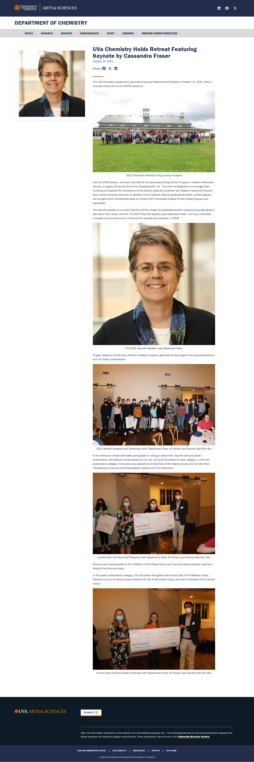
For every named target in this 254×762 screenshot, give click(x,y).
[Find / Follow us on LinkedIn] (219, 9)
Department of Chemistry (51, 22)
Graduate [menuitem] (65, 34)
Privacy (156, 750)
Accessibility (119, 750)
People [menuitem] (28, 34)
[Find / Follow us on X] (235, 9)
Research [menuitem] (46, 34)
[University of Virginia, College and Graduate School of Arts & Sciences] (46, 8)
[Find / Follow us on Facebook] (227, 9)
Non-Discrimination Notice (91, 750)
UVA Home (171, 750)
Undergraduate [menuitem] (88, 34)
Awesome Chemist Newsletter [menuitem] (158, 34)
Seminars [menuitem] (127, 34)
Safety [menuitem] (109, 34)
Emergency (139, 750)
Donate (89, 712)
